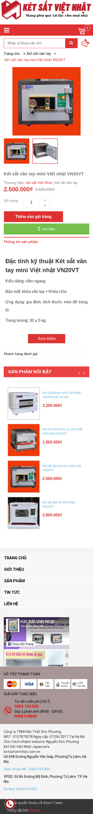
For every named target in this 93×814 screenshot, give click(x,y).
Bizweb (34, 810)
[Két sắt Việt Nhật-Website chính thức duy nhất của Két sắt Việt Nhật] (46, 12)
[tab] (46, 241)
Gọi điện (48, 229)
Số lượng (11, 201)
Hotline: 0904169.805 (20, 789)
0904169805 (25, 716)
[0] (82, 32)
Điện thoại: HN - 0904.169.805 (27, 769)
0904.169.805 (26, 706)
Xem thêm (47, 339)
